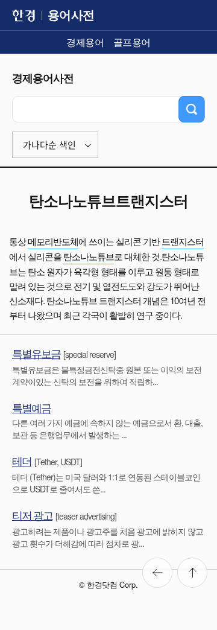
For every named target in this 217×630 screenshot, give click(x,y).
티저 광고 (32, 515)
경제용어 (85, 42)
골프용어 (132, 42)
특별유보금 (36, 353)
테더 (21, 460)
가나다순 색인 (49, 145)
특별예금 (31, 407)
